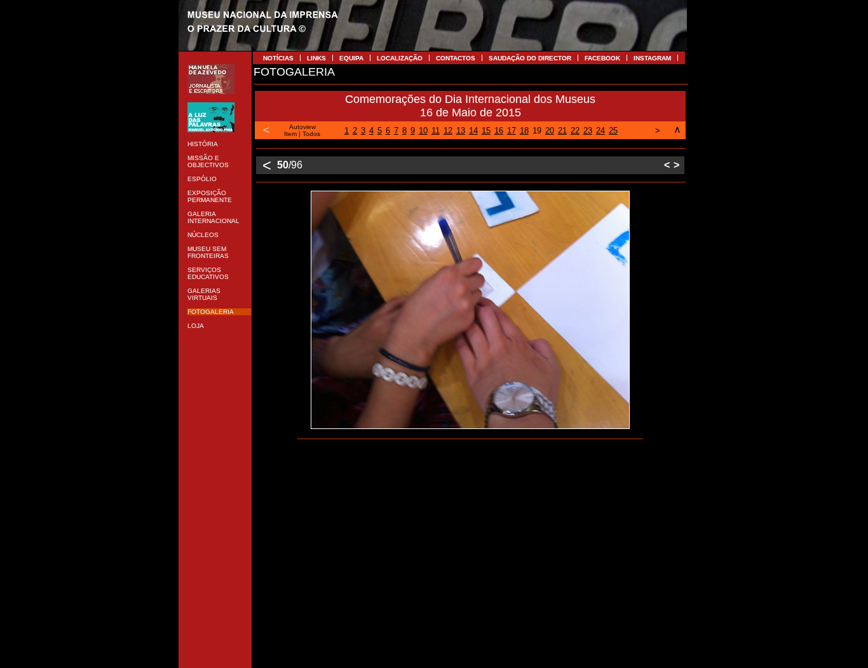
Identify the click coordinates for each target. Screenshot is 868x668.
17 (511, 130)
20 (549, 130)
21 (562, 130)
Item (290, 133)
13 (460, 130)
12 (448, 130)
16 (498, 130)
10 (423, 130)
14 (473, 130)
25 (613, 130)
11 (435, 130)
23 (587, 130)
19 (536, 130)
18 (524, 130)
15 (486, 130)
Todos (311, 133)
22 (575, 130)
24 (600, 130)
